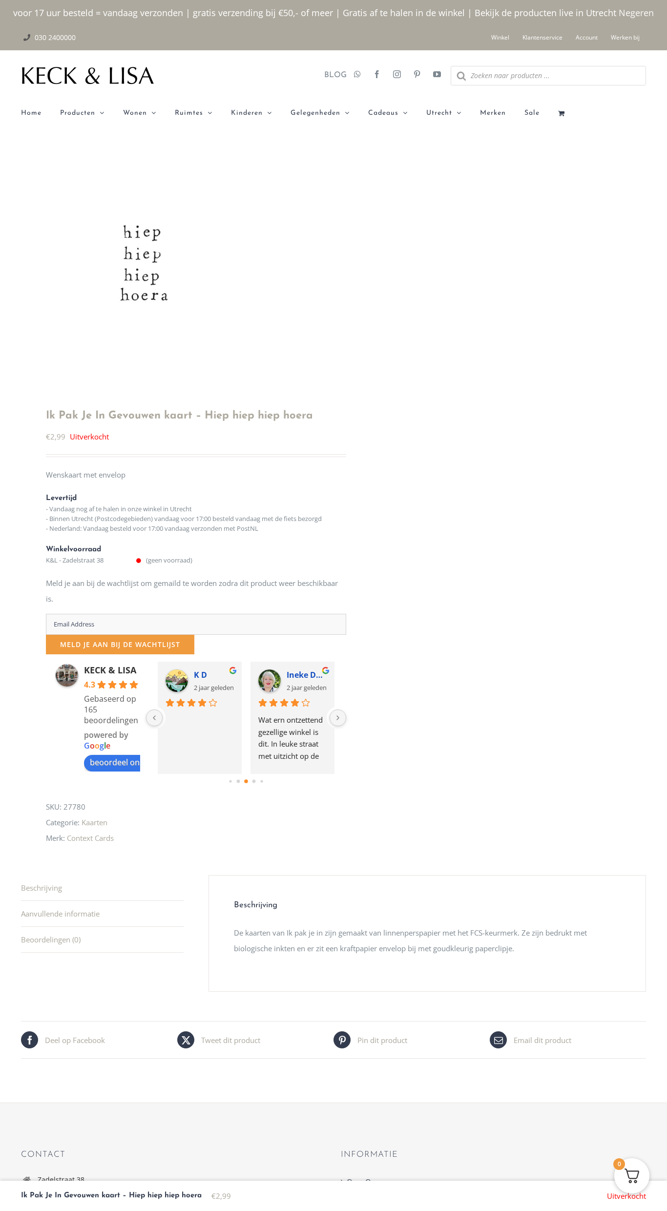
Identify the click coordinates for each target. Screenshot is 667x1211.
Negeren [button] (636, 13)
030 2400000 (55, 37)
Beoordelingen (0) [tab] (51, 939)
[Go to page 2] (246, 781)
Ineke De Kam (307, 674)
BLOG (332, 75)
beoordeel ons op (122, 762)
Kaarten (94, 822)
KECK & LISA (110, 670)
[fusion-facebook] (377, 75)
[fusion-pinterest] (417, 75)
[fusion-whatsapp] (357, 75)
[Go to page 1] (238, 781)
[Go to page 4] (261, 781)
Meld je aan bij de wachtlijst (120, 644)
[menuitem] (40, 113)
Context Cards (90, 838)
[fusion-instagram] (397, 75)
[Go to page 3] (253, 781)
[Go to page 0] (230, 781)
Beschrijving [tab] (41, 888)
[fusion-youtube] (437, 75)
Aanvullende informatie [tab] (60, 914)
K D (200, 674)
